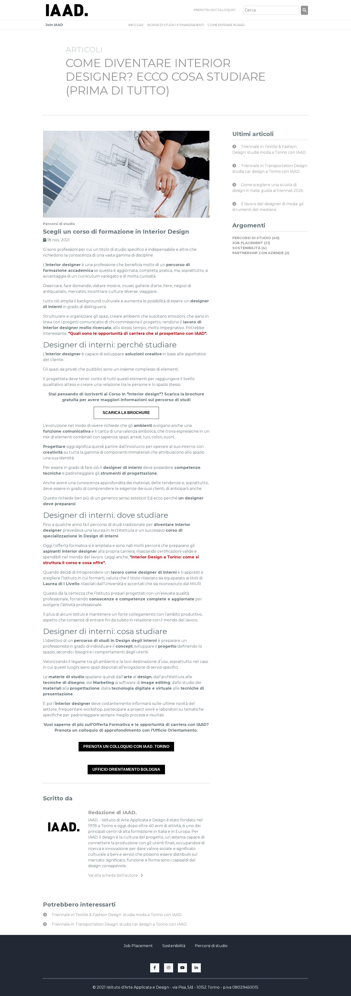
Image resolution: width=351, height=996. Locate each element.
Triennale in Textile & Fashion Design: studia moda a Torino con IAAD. (116, 914)
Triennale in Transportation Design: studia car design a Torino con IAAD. (119, 924)
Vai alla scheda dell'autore (113, 875)
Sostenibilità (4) (249, 248)
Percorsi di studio (59, 224)
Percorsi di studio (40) (255, 238)
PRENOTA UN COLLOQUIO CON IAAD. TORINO (126, 746)
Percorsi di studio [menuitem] (211, 946)
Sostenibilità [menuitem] (173, 946)
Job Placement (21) (251, 243)
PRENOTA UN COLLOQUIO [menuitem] (214, 10)
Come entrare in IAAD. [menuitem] (226, 25)
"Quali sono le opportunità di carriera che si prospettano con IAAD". (137, 333)
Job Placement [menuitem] (138, 946)
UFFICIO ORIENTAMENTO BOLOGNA (126, 769)
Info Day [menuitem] (136, 25)
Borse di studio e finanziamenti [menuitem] (176, 25)
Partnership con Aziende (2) (260, 253)
